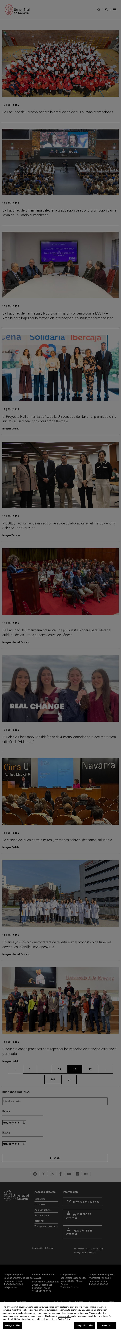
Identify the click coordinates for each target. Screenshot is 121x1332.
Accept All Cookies (84, 1325)
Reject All (106, 1325)
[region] (60, 1317)
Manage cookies (12, 1325)
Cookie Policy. (64, 1319)
